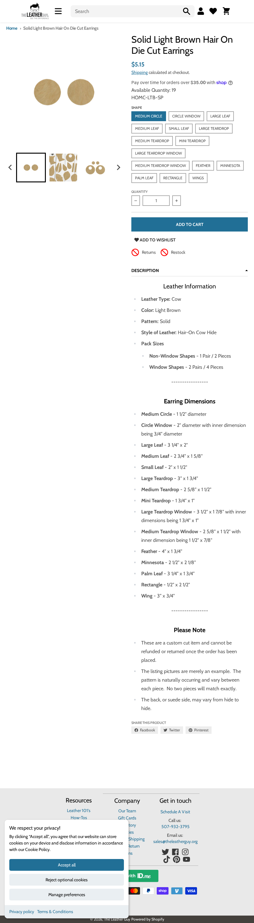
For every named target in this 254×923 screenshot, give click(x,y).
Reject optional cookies (67, 880)
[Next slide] (118, 167)
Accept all (67, 865)
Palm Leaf (144, 178)
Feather (203, 165)
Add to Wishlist (157, 240)
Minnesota (230, 165)
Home (11, 28)
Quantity (139, 191)
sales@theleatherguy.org (175, 841)
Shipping (139, 72)
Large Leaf (220, 116)
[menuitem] (31, 167)
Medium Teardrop (152, 140)
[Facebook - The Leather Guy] (175, 852)
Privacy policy (21, 911)
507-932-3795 (175, 826)
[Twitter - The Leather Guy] (165, 852)
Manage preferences (66, 894)
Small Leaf (179, 128)
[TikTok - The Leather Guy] (166, 859)
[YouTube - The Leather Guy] (186, 859)
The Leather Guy (117, 919)
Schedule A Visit (175, 812)
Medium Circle (148, 116)
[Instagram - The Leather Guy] (185, 852)
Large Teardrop (214, 128)
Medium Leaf (147, 128)
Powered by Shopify (147, 919)
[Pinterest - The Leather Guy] (176, 859)
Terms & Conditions (55, 911)
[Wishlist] (213, 11)
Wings (198, 178)
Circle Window (186, 116)
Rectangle (172, 178)
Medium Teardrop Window (160, 165)
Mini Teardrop (192, 140)
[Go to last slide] (10, 167)
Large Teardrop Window (158, 153)
